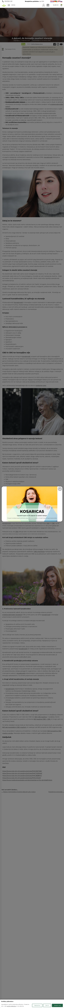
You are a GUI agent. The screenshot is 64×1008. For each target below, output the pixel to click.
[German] (55, 1)
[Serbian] (59, 1)
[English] (53, 1)
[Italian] (57, 1)
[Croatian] (51, 1)
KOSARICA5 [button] (32, 511)
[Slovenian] (61, 1)
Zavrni (47, 1005)
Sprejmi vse (57, 1005)
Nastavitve (37, 1005)
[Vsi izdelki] (48, 5)
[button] (10, 1)
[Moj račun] (44, 5)
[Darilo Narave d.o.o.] (4, 5)
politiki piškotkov (11, 1006)
